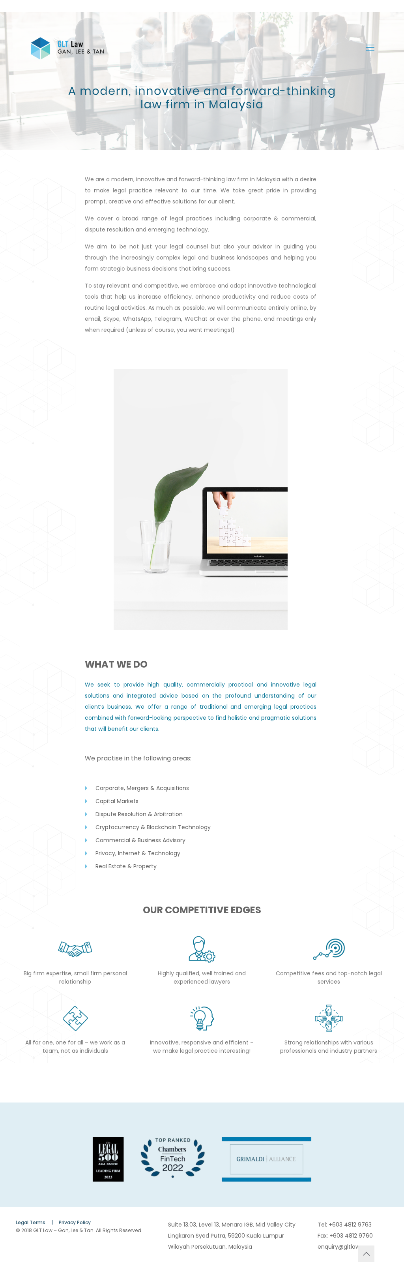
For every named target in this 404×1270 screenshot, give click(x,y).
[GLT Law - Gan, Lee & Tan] (67, 48)
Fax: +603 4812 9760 (345, 1236)
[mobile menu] (370, 48)
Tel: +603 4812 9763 (345, 1225)
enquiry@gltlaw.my (344, 1247)
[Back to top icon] (366, 1254)
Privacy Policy (75, 1222)
